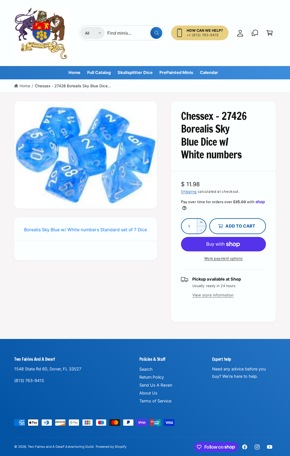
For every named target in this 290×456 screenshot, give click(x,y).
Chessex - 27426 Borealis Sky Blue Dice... (73, 86)
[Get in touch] (255, 33)
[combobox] (134, 33)
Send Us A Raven (155, 385)
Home (25, 86)
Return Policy (151, 377)
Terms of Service (155, 401)
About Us (148, 393)
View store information (212, 295)
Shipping (189, 191)
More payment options (223, 258)
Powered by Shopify (111, 447)
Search (146, 369)
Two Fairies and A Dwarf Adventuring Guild (60, 447)
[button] (269, 33)
